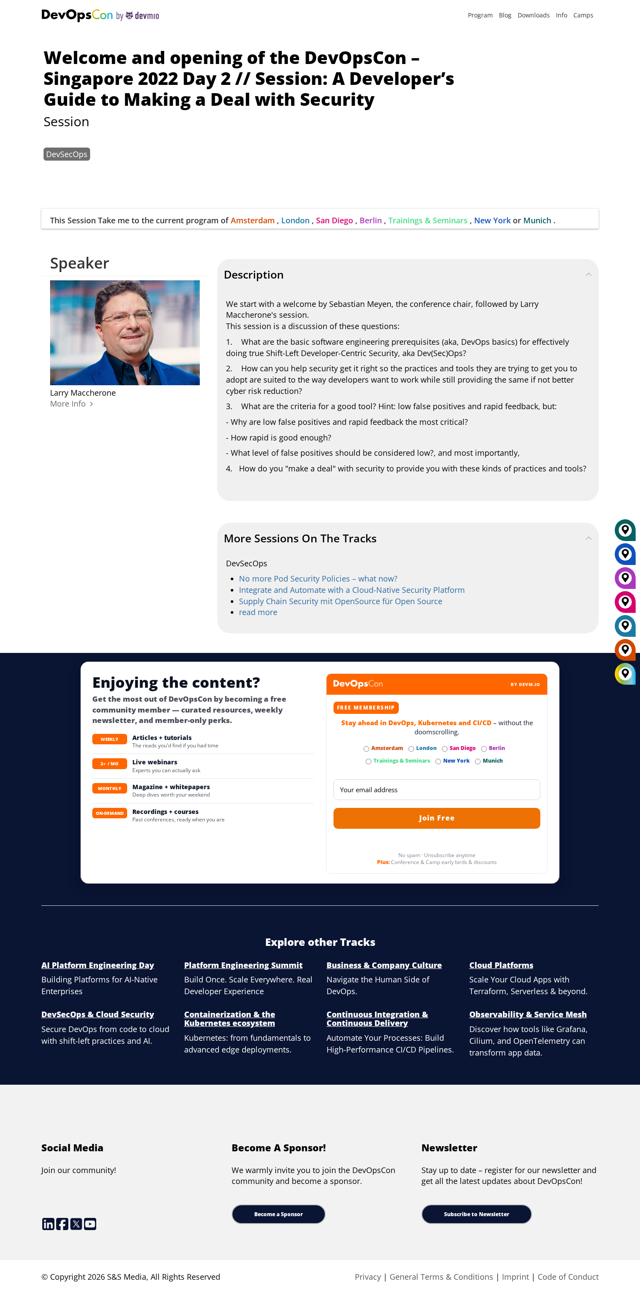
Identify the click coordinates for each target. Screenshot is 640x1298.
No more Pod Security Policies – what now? (318, 578)
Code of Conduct (568, 1276)
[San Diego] (625, 605)
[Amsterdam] (625, 653)
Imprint (515, 1276)
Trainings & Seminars (428, 220)
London (295, 220)
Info (561, 15)
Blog (505, 15)
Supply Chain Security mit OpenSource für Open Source (340, 601)
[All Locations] (625, 674)
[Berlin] (625, 581)
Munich (537, 220)
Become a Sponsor (278, 1214)
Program (480, 15)
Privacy (368, 1276)
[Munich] (625, 533)
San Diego (334, 220)
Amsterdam (253, 220)
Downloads (534, 15)
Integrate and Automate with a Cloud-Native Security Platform (352, 590)
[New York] (625, 557)
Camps (583, 15)
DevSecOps (67, 154)
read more (258, 612)
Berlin (371, 220)
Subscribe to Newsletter (476, 1214)
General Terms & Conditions (441, 1276)
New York (492, 220)
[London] (625, 629)
